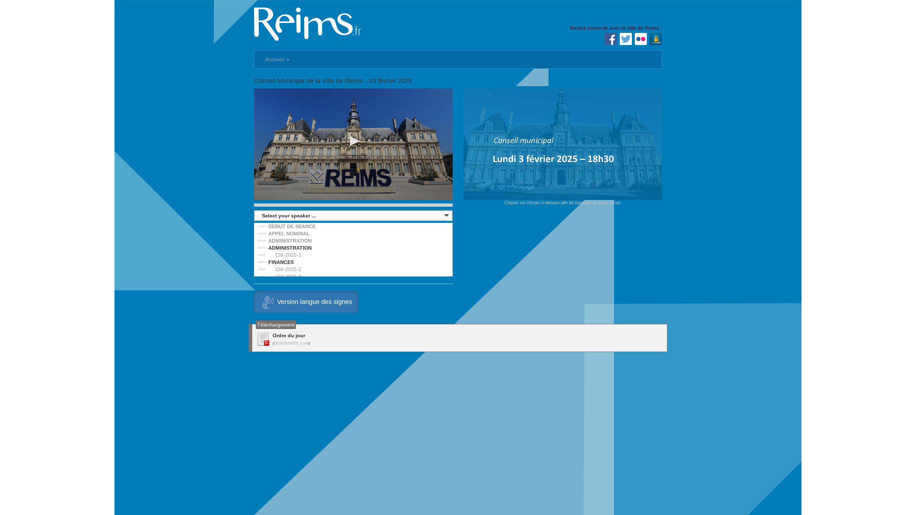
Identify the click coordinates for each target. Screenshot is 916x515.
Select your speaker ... (289, 216)
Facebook (611, 39)
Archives (275, 59)
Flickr (641, 39)
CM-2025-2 (288, 269)
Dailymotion (656, 39)
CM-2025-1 (288, 255)
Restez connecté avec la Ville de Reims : (616, 28)
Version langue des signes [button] (314, 301)
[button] (353, 141)
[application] (353, 144)
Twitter (626, 39)
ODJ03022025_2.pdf (291, 343)
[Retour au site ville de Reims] (307, 23)
